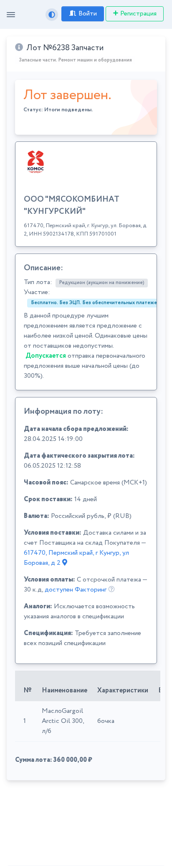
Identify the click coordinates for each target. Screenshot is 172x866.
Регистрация (138, 13)
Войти (87, 13)
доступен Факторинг (75, 589)
